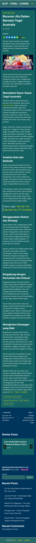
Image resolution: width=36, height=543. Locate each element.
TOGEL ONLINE (8, 404)
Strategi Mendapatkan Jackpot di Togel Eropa (28, 417)
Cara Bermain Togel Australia (12, 396)
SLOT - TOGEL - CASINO (21, 540)
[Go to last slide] (4, 447)
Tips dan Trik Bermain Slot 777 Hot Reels (8, 416)
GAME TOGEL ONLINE (9, 13)
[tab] (14, 456)
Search (4, 474)
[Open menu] (32, 3)
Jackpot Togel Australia (10, 400)
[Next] (31, 447)
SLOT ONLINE (24, 400)
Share (23, 37)
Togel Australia (8, 105)
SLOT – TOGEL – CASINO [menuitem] (18, 392)
